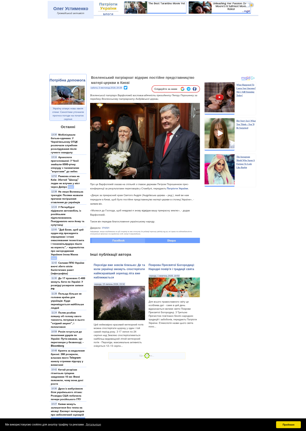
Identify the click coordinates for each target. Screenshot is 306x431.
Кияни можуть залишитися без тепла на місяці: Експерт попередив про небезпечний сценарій (67, 409)
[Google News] (182, 88)
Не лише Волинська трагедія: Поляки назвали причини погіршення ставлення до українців (67, 197)
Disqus (171, 240)
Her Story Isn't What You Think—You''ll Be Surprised (246, 124)
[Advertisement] (153, 47)
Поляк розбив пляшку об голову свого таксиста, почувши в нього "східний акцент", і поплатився (68, 319)
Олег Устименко (70, 8)
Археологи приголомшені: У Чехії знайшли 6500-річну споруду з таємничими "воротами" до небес (65, 164)
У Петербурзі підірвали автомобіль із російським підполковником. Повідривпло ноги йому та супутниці (67, 215)
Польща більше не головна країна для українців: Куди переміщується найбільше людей (67, 300)
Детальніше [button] (93, 424)
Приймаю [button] (288, 424)
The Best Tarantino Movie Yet (166, 3)
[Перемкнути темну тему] (249, 5)
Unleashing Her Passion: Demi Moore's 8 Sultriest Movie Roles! (231, 6)
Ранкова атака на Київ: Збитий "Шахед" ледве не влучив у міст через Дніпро (65, 181)
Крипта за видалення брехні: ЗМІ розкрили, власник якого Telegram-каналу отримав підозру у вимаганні (68, 357)
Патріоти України (177, 188)
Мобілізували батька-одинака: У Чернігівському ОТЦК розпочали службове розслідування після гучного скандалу (64, 143)
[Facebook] (194, 88)
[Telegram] (188, 88)
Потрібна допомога (67, 80)
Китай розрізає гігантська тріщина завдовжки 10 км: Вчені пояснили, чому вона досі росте (67, 376)
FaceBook (118, 240)
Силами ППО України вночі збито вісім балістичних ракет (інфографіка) (67, 268)
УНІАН (105, 227)
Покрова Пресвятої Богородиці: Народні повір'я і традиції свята (171, 267)
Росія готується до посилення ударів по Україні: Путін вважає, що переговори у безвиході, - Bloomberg (67, 338)
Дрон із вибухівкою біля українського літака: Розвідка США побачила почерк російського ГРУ (67, 394)
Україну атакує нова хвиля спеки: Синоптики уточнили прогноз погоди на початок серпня (68, 113)
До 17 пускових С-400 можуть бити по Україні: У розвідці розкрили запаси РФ (68, 283)
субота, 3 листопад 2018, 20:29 (106, 88)
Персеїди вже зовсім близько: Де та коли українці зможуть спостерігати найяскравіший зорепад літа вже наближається (119, 271)
